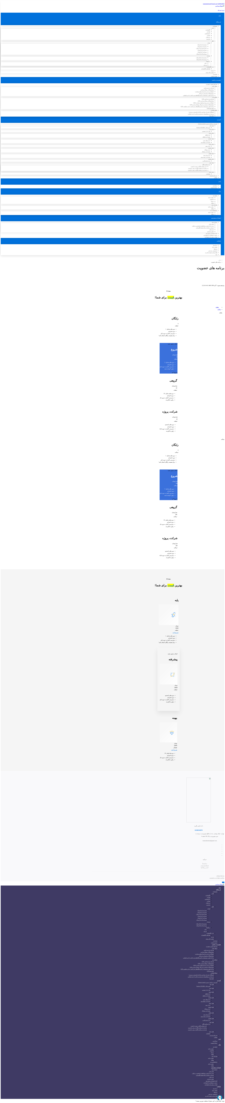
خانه (220, 260)
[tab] (167, 307)
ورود (223, 10)
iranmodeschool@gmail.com (210, 3)
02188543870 (221, 3)
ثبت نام (220, 10)
